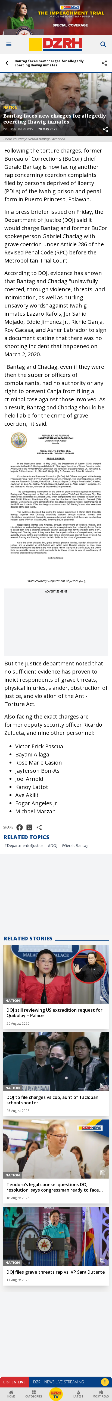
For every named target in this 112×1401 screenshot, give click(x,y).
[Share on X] (29, 827)
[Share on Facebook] (19, 827)
